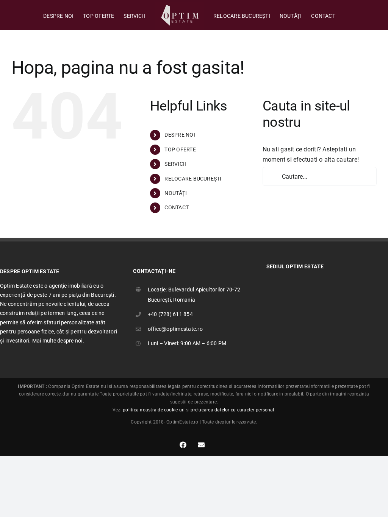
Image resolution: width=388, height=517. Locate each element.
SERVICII (175, 164)
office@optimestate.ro (175, 329)
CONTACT (176, 207)
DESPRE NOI (179, 135)
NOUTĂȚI (175, 193)
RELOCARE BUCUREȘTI (192, 179)
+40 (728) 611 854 (170, 314)
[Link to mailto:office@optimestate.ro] (201, 444)
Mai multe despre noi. (58, 341)
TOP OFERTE (180, 149)
